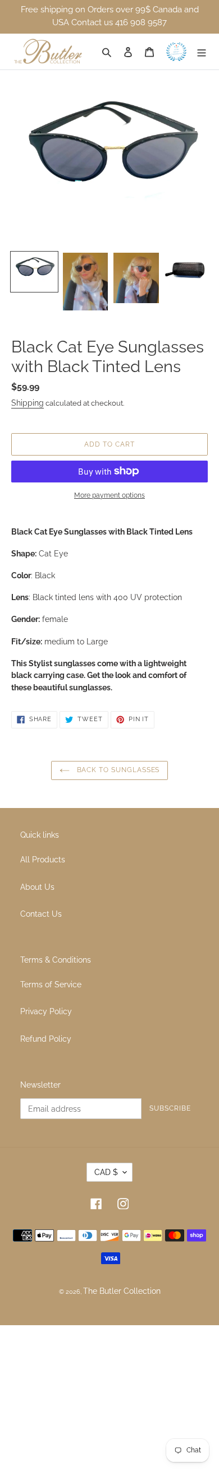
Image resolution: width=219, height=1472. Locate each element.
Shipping (27, 402)
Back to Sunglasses (117, 770)
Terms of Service (50, 984)
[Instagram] (123, 1203)
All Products (42, 859)
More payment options (109, 495)
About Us (37, 886)
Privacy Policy (46, 1011)
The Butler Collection (122, 1290)
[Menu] (202, 52)
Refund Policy (45, 1038)
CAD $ (106, 1172)
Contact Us (41, 913)
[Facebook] (96, 1203)
